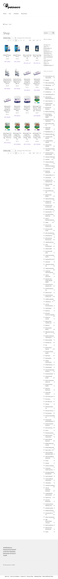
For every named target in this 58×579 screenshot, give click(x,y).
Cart (10, 13)
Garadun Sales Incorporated (48, 206)
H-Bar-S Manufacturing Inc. (49, 219)
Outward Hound (49, 373)
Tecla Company (49, 476)
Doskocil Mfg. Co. (49, 175)
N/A (46, 345)
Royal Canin (48, 450)
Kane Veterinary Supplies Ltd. (49, 285)
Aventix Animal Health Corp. (48, 104)
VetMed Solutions (49, 510)
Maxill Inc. (47, 310)
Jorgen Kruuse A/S (49, 268)
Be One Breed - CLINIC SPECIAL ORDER (48, 115)
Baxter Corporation (49, 111)
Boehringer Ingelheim (47, 128)
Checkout (16, 13)
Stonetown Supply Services (49, 468)
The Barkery (48, 482)
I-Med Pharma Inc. (49, 242)
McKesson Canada (47, 318)
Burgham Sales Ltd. (50, 134)
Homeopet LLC (48, 235)
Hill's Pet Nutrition (49, 233)
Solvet (46, 460)
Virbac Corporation (49, 517)
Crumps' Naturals (49, 162)
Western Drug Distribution (48, 528)
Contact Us (23, 576)
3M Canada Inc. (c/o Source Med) (50, 76)
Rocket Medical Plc (49, 447)
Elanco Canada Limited (48, 184)
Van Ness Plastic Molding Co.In (49, 504)
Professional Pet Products (49, 424)
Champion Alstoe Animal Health (49, 153)
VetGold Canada (49, 508)
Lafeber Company (49, 299)
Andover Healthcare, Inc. (49, 88)
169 (33, 40)
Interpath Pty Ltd (49, 259)
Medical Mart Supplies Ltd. (48, 322)
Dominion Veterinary (47, 171)
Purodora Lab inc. (49, 433)
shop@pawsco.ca (7, 547)
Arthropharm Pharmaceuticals (49, 97)
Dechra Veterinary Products (50, 165)
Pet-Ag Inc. (47, 399)
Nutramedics (48, 358)
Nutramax (47, 355)
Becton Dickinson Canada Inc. (49, 120)
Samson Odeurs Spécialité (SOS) (49, 453)
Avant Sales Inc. (49, 101)
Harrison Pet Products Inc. (48, 225)
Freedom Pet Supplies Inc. (48, 202)
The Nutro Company (50, 485)
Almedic (47, 80)
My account (24, 13)
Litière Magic (48, 308)
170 (37, 40)
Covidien (47, 159)
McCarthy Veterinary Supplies (50, 314)
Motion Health (48, 340)
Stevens (47, 463)
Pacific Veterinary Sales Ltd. (49, 381)
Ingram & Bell (48, 248)
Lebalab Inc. (48, 301)
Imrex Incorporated (48, 245)
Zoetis (46, 531)
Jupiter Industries (47, 275)
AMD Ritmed (48, 85)
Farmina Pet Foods (49, 198)
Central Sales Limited (48, 145)
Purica (46, 430)
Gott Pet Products (49, 209)
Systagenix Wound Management (49, 473)
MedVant (47, 325)
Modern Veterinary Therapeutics (49, 336)
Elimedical (47, 188)
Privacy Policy (30, 576)
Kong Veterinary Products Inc (49, 295)
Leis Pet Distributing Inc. (49, 304)
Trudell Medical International (48, 494)
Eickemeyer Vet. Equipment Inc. (49, 180)
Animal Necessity (49, 94)
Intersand (47, 261)
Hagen (46, 222)
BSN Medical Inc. (49, 131)
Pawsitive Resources (47, 389)
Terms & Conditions (14, 576)
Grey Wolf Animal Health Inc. (49, 215)
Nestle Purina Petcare (48, 348)
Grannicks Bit (48, 211)
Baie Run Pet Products (48, 108)
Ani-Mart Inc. (48, 91)
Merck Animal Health (48, 328)
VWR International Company (48, 521)
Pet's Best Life (48, 401)
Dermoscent (48, 168)
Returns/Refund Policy (48, 576)
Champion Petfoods (50, 157)
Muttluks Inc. (48, 342)
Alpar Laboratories (49, 82)
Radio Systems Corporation (48, 436)
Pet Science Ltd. (49, 396)
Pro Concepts (48, 413)
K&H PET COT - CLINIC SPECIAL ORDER (48, 280)
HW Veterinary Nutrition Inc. (48, 238)
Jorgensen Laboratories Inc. (49, 271)
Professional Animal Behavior (49, 420)
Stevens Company (49, 465)
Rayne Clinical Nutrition (48, 440)
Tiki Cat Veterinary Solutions (47, 489)
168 (30, 40)
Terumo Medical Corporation (49, 479)
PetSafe (47, 404)
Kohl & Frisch (48, 292)
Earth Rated (48, 177)
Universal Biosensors (48, 500)
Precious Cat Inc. (49, 410)
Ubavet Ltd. (48, 497)
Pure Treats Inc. (49, 427)
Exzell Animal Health (48, 195)
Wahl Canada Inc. (49, 525)
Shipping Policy (38, 576)
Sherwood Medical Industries (49, 457)
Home (4, 13)
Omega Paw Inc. (49, 364)
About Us (7, 576)
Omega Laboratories (48, 361)
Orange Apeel (48, 367)
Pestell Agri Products (48, 393)
